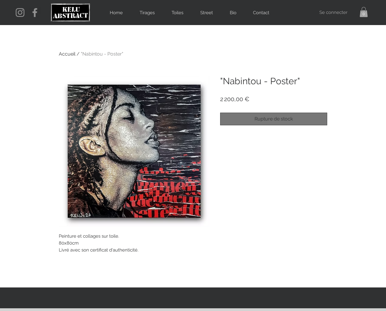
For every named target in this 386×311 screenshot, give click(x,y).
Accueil (67, 54)
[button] (363, 12)
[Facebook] (35, 12)
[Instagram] (20, 12)
